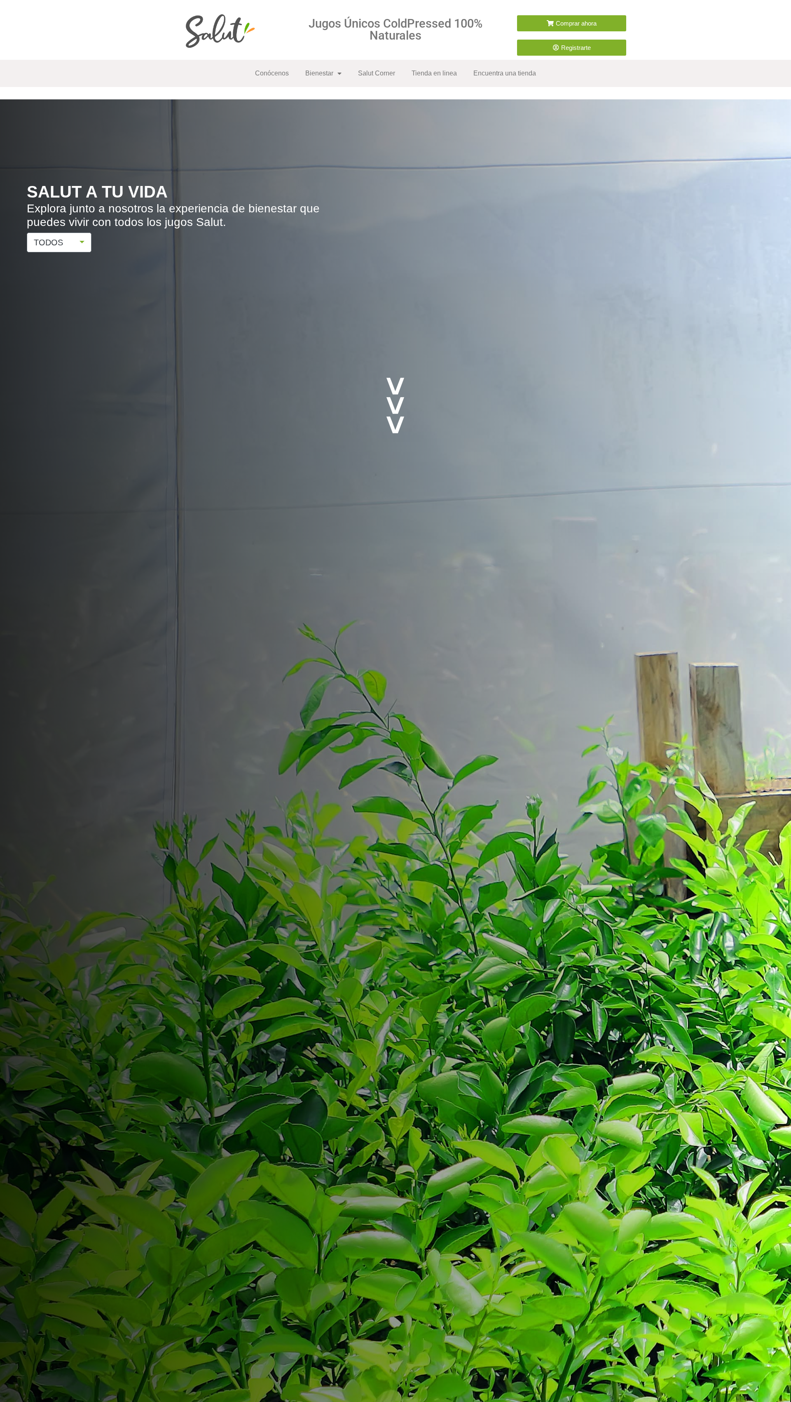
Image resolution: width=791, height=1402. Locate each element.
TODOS (48, 242)
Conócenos (272, 73)
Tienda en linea (434, 73)
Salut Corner (376, 73)
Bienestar (319, 73)
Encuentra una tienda (504, 73)
